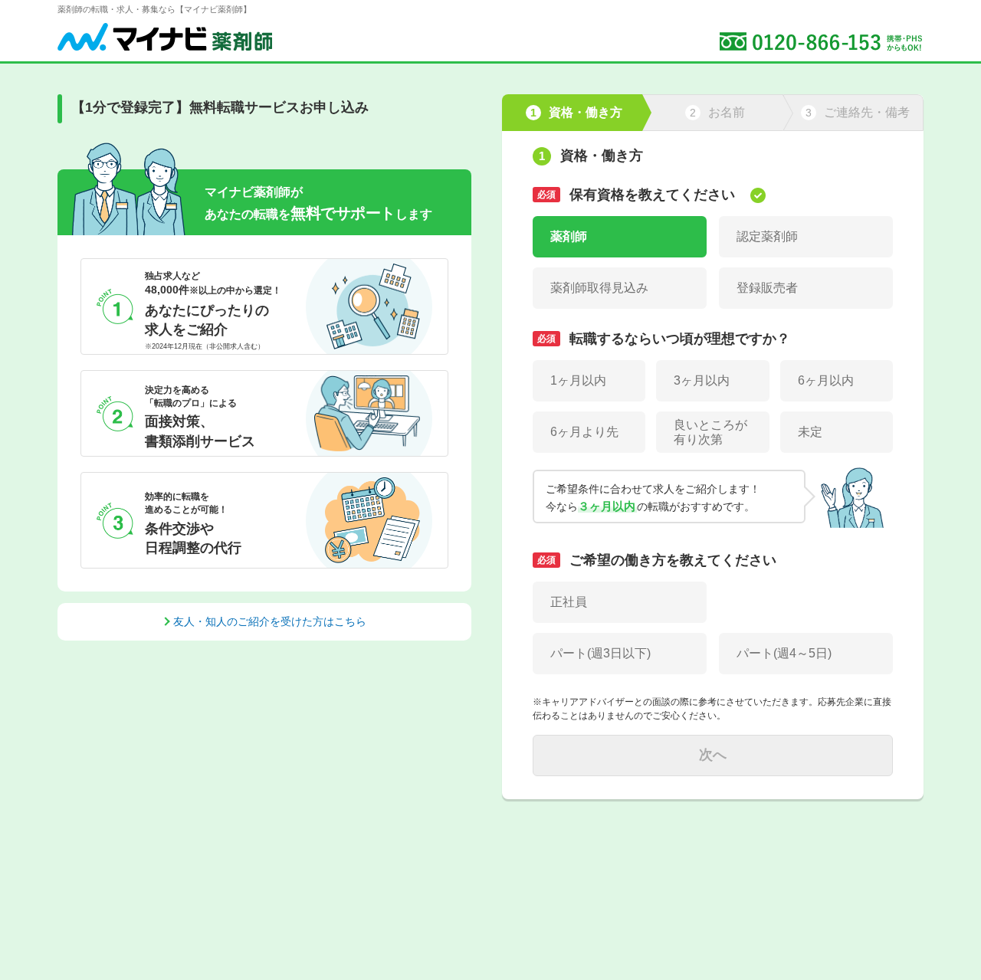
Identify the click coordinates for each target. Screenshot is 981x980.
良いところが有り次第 (710, 432)
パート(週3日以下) (600, 653)
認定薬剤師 (767, 236)
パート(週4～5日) (784, 653)
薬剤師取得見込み (599, 287)
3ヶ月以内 (702, 380)
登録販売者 (767, 287)
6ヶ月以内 (826, 380)
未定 (810, 431)
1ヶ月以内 (578, 380)
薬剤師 (568, 236)
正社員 (568, 601)
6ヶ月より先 (584, 431)
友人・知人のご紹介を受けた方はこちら (269, 621)
